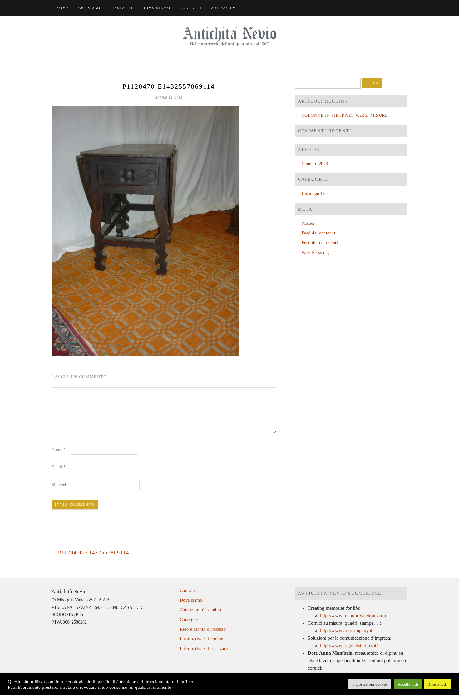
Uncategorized (315, 193)
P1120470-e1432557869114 (93, 552)
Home (62, 8)
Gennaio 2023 (315, 163)
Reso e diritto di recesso (203, 629)
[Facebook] (405, 8)
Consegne (189, 619)
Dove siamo (156, 8)
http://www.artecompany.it (346, 630)
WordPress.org (315, 252)
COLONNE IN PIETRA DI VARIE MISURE (345, 115)
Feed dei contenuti (319, 233)
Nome (59, 449)
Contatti (191, 8)
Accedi (308, 223)
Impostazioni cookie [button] (369, 684)
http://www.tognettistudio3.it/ (349, 645)
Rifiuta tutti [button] (437, 684)
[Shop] (398, 8)
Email (59, 467)
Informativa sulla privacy (204, 648)
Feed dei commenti (320, 242)
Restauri (122, 8)
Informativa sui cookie (201, 639)
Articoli (221, 8)
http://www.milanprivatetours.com (353, 615)
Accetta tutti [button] (407, 684)
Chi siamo (90, 8)
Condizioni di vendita (200, 610)
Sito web (59, 484)
